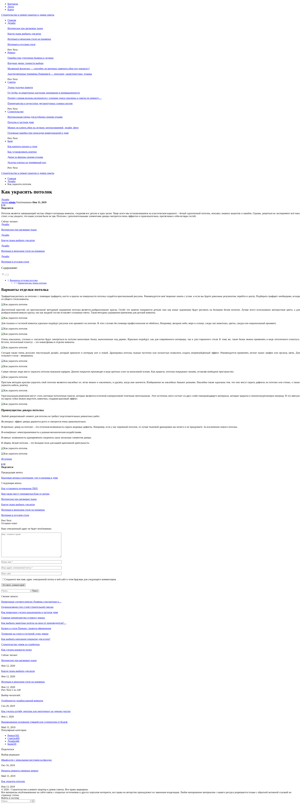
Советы (12, 82)
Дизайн (12, 23)
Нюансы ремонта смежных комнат (19, 770)
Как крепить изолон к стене (22, 146)
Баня (10, 141)
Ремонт (11, 52)
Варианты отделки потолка (24, 280)
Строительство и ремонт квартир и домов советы (27, 15)
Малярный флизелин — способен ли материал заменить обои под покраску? (49, 68)
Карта (11, 9)
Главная (12, 20)
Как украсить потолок (13, 781)
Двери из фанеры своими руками (25, 157)
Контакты (13, 4)
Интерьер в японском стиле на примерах (29, 39)
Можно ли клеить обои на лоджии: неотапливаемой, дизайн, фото (43, 127)
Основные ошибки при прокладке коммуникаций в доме (38, 133)
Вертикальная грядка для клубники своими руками (35, 117)
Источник (6, 459)
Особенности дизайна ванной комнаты (22, 700)
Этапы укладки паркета (20, 87)
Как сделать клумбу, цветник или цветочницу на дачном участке (36, 711)
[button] (5, 275)
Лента (11, 6)
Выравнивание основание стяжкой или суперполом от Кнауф (34, 722)
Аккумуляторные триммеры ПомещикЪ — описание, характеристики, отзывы (50, 74)
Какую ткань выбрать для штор (24, 33)
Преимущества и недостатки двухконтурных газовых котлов (40, 103)
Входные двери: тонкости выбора (25, 63)
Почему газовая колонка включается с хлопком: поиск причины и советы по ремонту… (55, 98)
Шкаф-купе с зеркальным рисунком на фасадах (26, 760)
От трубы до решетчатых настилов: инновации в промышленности (44, 92)
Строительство (16, 111)
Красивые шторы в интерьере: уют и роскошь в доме (29, 477)
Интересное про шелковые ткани (25, 28)
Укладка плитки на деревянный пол (27, 162)
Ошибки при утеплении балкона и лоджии (30, 58)
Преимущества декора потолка (32, 283)
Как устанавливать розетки (22, 151)
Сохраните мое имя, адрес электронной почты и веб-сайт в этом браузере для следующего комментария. (60, 579)
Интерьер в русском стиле (21, 44)
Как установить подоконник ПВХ (19, 488)
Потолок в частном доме (21, 122)
